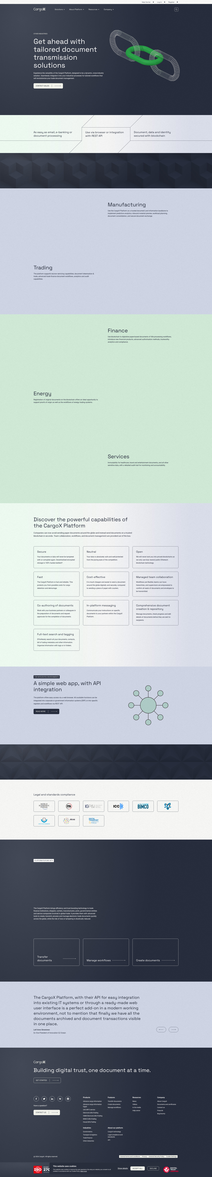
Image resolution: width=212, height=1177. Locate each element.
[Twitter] (44, 1098)
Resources (93, 9)
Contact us (161, 1107)
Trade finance (87, 1138)
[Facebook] (36, 1098)
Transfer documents (115, 1101)
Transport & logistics (90, 1135)
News (134, 1101)
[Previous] (161, 1029)
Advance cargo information (92, 1101)
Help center (136, 1110)
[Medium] (60, 1098)
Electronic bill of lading (90, 1113)
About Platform (76, 9)
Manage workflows (114, 1107)
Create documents (114, 1104)
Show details (123, 1168)
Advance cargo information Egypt (92, 1105)
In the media (136, 1107)
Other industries (88, 1141)
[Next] (173, 1029)
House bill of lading (89, 1122)
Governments (87, 1132)
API (109, 1140)
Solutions (59, 9)
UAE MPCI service (89, 1110)
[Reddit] (68, 1098)
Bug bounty (161, 1113)
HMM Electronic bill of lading (92, 1116)
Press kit (160, 1110)
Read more (83, 1171)
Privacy (144, 1156)
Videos (134, 1104)
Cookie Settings (171, 1156)
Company (108, 9)
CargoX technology (114, 1132)
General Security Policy (156, 1156)
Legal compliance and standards (115, 1136)
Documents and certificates (166, 1104)
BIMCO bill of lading (89, 1119)
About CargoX (162, 1101)
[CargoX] (39, 10)
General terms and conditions (130, 1156)
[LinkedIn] (52, 1098)
